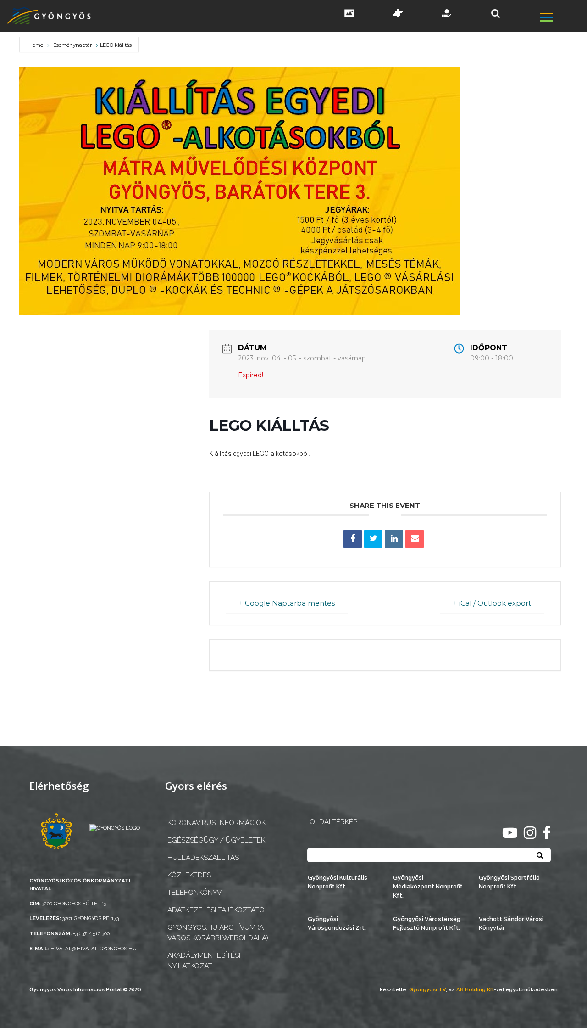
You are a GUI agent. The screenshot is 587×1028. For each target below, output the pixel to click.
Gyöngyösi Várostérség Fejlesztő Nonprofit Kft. (426, 923)
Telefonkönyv (194, 892)
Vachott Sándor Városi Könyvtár (511, 923)
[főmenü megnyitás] (562, 18)
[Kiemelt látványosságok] (398, 14)
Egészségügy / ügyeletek (216, 840)
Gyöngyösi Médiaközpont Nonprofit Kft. (428, 886)
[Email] (414, 539)
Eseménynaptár (72, 45)
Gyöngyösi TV (427, 989)
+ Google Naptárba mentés (287, 603)
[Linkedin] (394, 539)
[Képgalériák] (349, 14)
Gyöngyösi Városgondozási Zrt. (337, 923)
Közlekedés (189, 875)
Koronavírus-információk (216, 823)
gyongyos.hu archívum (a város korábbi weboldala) (217, 932)
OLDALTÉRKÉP (333, 822)
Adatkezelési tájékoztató (216, 910)
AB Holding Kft (475, 989)
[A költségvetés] (447, 14)
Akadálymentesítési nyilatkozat (203, 960)
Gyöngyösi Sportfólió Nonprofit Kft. (509, 882)
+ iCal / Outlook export (492, 603)
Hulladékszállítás (203, 858)
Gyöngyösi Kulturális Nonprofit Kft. (337, 882)
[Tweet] (373, 539)
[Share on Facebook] (352, 539)
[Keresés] (495, 13)
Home (36, 45)
